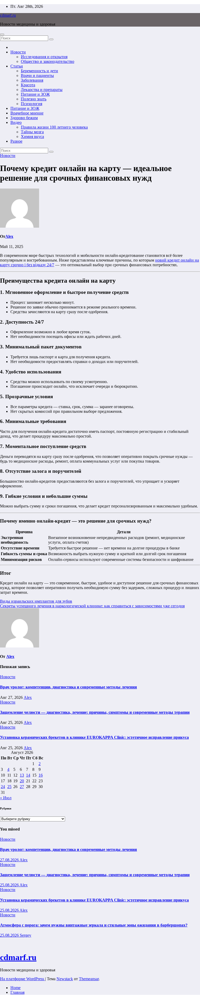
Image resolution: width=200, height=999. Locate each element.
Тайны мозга (32, 132)
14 (28, 775)
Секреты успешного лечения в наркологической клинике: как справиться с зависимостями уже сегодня (92, 606)
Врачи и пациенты (37, 75)
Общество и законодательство (47, 61)
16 (41, 775)
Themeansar (89, 979)
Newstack (65, 979)
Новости (18, 52)
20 (22, 781)
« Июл (5, 798)
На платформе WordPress (22, 979)
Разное (16, 141)
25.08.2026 (10, 885)
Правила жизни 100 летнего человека (54, 127)
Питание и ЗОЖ (35, 94)
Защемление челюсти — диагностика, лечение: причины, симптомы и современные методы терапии (95, 712)
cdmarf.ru (8, 15)
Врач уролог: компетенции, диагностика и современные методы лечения (68, 687)
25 (9, 786)
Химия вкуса (32, 136)
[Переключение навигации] (2, 34)
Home (15, 987)
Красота (28, 85)
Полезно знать (33, 99)
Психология (31, 103)
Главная (17, 992)
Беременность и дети (39, 71)
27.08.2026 (10, 860)
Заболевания (32, 80)
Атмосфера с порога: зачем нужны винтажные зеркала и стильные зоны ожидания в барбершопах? (94, 925)
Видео (16, 122)
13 (22, 775)
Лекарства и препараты (42, 89)
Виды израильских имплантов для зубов (36, 601)
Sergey (25, 935)
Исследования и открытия (44, 57)
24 (3, 786)
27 (22, 786)
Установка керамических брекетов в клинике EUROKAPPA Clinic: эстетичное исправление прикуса (94, 737)
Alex (9, 236)
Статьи (16, 66)
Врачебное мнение (26, 113)
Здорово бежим (24, 118)
